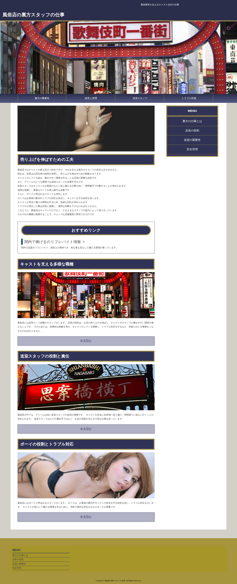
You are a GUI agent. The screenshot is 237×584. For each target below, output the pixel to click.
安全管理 (192, 149)
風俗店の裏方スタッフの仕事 (34, 14)
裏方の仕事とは (192, 121)
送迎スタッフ (140, 98)
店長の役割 (192, 130)
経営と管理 (91, 98)
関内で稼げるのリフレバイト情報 (52, 242)
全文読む (86, 340)
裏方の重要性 (42, 98)
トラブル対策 (189, 98)
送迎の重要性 (192, 139)
